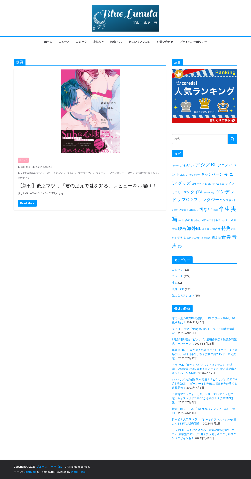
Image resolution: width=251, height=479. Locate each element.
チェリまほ (209, 192)
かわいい (58, 172)
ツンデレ (101, 172)
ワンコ (224, 200)
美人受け (196, 238)
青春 (226, 237)
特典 (225, 228)
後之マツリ (23, 178)
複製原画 (206, 238)
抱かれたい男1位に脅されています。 (210, 220)
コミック (81, 42)
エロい (184, 174)
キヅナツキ (194, 175)
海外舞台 (207, 229)
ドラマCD (182, 199)
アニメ (223, 165)
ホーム (48, 42)
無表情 (216, 228)
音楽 (180, 246)
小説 (174, 282)
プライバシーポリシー (193, 42)
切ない (206, 209)
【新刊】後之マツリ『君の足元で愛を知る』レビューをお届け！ (87, 185)
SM (48, 172)
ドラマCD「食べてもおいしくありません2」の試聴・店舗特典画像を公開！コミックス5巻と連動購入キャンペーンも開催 (204, 369)
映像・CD (116, 42)
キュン (70, 172)
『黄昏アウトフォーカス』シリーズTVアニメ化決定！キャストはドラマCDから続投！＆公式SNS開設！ (203, 398)
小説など (98, 42)
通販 (214, 237)
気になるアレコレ (140, 42)
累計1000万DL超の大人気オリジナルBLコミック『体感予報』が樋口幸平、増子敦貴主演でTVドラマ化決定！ (204, 354)
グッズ (184, 183)
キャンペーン (212, 174)
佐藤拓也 (183, 210)
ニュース (64, 42)
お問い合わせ (165, 42)
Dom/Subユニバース (32, 172)
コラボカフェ (199, 183)
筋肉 (189, 238)
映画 (182, 228)
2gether (175, 165)
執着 (216, 210)
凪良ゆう (193, 210)
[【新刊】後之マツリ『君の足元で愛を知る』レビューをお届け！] (90, 111)
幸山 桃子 (26, 167)
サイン (229, 183)
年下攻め (184, 220)
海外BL (194, 228)
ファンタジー (117, 172)
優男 (130, 172)
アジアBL (206, 165)
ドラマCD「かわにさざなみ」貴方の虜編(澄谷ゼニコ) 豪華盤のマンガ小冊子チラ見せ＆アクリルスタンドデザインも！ (204, 434)
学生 (224, 209)
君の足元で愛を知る (146, 172)
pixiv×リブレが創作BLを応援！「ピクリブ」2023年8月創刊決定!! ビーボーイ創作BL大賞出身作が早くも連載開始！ (204, 383)
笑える (181, 237)
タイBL (196, 192)
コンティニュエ (216, 184)
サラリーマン (85, 172)
